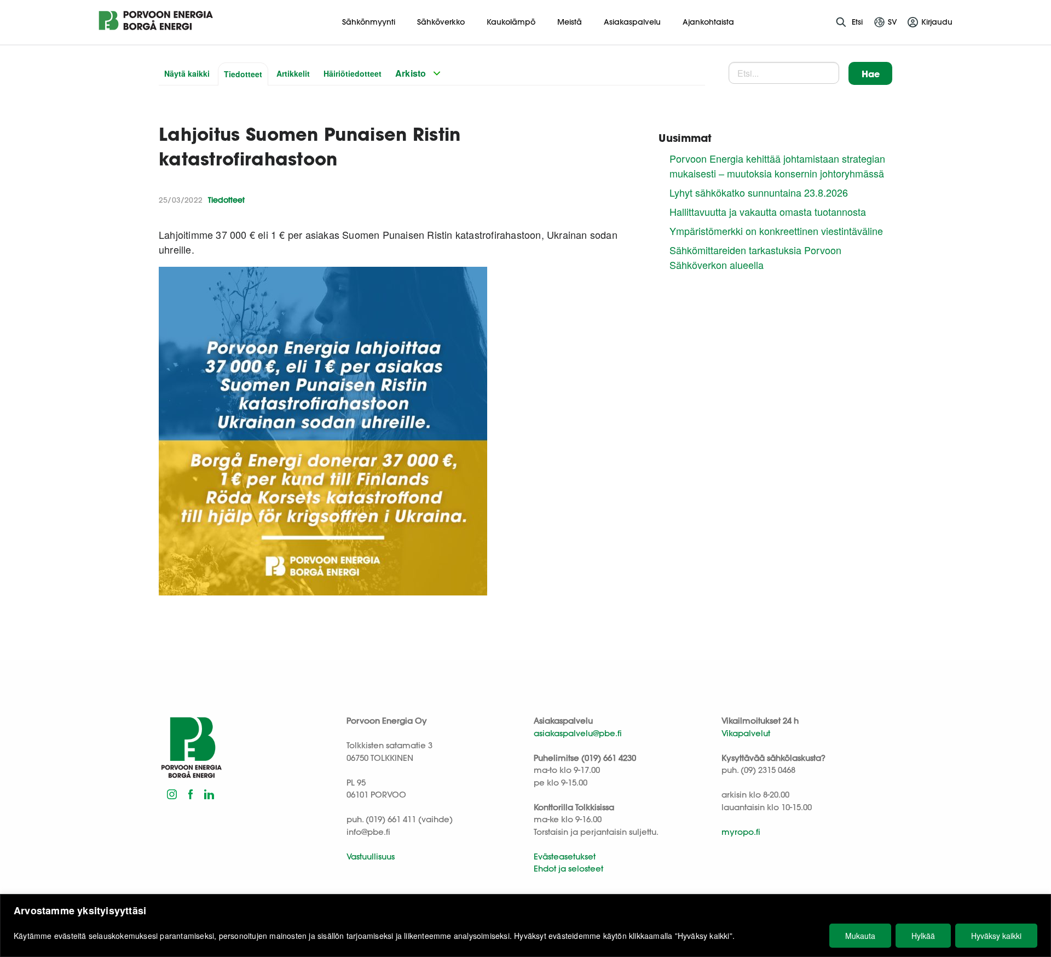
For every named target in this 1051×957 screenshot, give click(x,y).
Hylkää (923, 935)
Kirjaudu (936, 22)
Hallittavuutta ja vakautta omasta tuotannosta (767, 211)
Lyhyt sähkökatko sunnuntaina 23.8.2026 (758, 192)
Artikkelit (293, 73)
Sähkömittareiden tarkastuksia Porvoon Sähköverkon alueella (755, 257)
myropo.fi (740, 832)
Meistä (569, 22)
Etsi (857, 22)
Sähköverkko (441, 22)
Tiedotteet (243, 73)
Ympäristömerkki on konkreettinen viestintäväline (776, 231)
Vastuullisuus (371, 856)
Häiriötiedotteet (353, 73)
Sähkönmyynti (368, 22)
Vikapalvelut (745, 733)
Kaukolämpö (511, 22)
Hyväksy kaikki (996, 935)
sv (892, 22)
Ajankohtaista (708, 22)
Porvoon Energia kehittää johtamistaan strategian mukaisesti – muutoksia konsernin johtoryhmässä (777, 165)
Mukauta (860, 935)
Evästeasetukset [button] (565, 856)
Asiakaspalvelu (632, 22)
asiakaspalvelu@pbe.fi (578, 733)
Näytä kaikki (187, 73)
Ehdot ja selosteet (568, 868)
